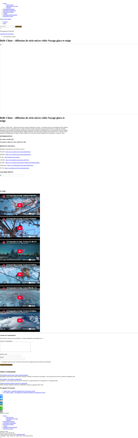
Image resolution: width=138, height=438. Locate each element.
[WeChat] (69, 406)
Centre (5, 3)
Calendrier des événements (6, 34)
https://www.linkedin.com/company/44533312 (17, 160)
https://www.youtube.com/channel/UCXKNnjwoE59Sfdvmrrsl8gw (23, 162)
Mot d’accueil (9, 5)
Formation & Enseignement (10, 15)
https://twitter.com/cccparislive (12, 157)
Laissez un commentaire (6, 341)
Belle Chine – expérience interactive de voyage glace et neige (19, 391)
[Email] (69, 401)
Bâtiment (8, 7)
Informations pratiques (8, 9)
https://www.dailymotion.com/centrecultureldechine (20, 165)
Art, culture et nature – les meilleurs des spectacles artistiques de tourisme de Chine (24, 392)
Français (5, 21)
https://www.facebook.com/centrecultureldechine (18, 151)
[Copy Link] (69, 411)
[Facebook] (69, 396)
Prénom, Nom (3, 354)
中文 (4, 23)
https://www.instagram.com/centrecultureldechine (18, 154)
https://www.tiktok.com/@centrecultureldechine (17, 168)
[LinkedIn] (69, 403)
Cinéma (5, 13)
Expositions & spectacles (9, 10)
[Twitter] (69, 398)
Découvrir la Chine (8, 16)
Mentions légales (21, 434)
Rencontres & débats (8, 12)
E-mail (1, 357)
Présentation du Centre (12, 6)
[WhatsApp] (69, 408)
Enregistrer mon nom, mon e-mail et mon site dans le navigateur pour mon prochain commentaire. (26, 362)
